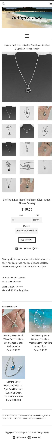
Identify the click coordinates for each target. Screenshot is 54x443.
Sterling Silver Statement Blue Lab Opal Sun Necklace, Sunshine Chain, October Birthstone (13, 389)
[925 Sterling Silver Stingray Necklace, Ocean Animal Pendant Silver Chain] (40, 321)
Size (21, 215)
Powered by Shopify (40, 433)
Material (26, 226)
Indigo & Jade (26, 433)
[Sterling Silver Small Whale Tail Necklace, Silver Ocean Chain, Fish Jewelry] (13, 321)
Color (37, 215)
